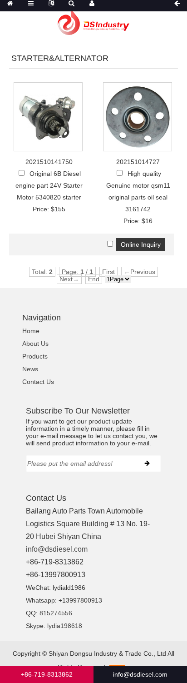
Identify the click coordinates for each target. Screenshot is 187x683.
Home (30, 330)
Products (35, 356)
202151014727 (138, 161)
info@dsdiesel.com (57, 549)
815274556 (55, 613)
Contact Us (38, 381)
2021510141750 (49, 161)
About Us (35, 343)
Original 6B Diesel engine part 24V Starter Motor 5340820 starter (49, 185)
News (30, 369)
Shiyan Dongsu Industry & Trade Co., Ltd (107, 653)
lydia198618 (64, 625)
